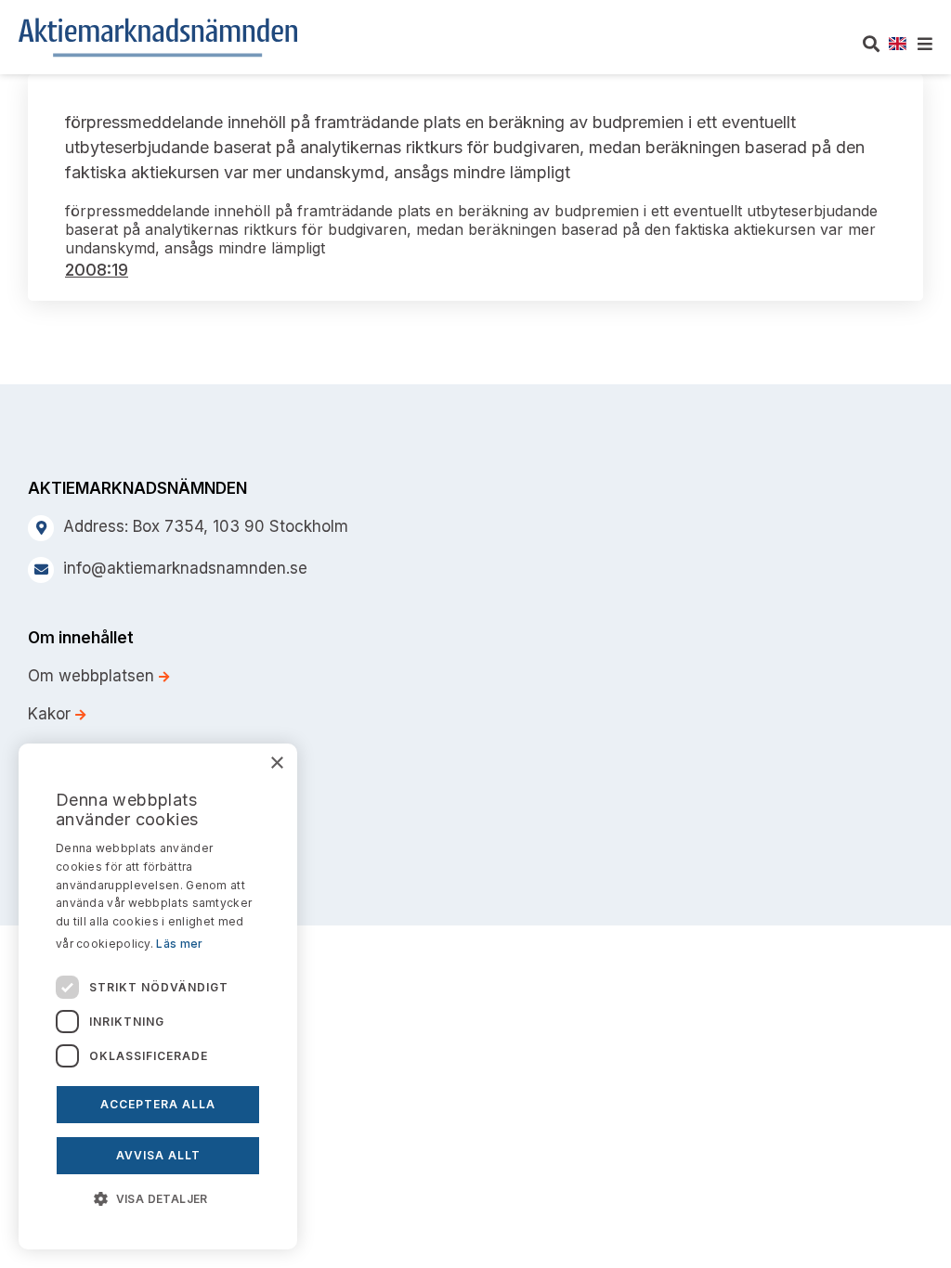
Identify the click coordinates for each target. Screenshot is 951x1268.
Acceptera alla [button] (157, 1104)
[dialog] (158, 996)
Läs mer (179, 944)
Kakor (51, 714)
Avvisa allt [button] (158, 1155)
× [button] (276, 763)
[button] (158, 1197)
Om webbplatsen (93, 675)
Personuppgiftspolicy (108, 752)
